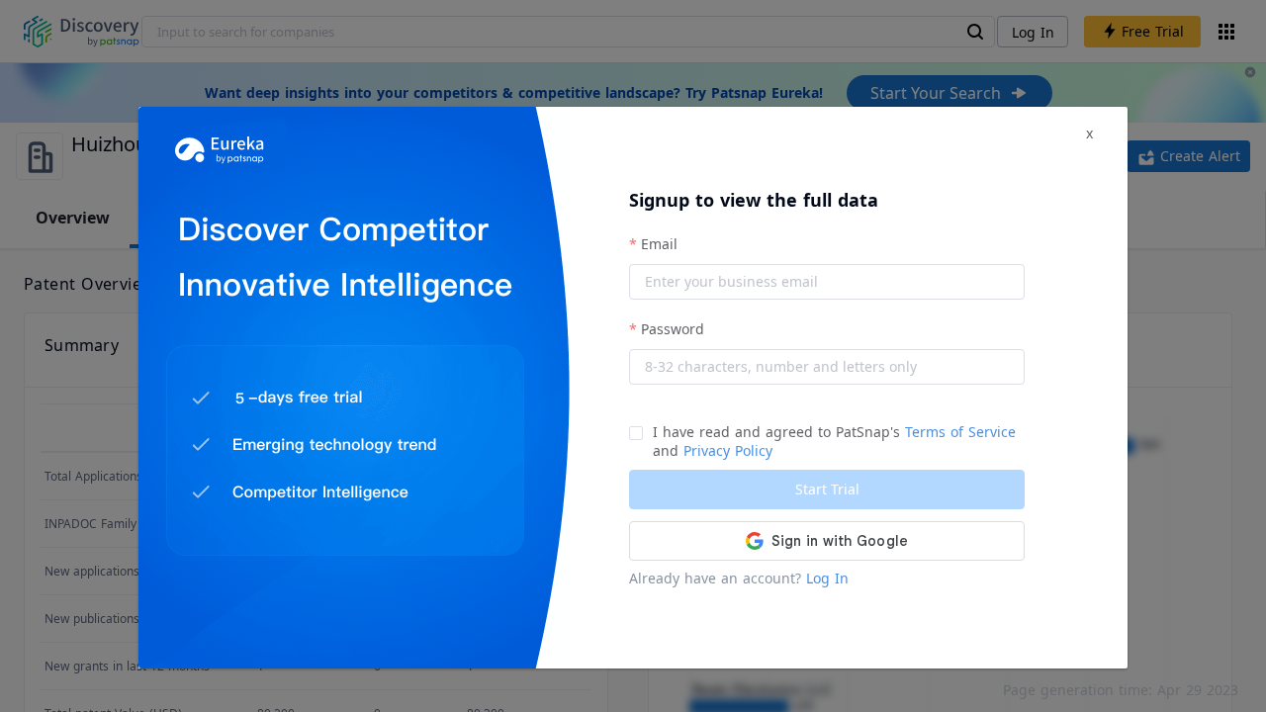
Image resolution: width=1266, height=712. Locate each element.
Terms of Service (960, 431)
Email (659, 243)
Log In (827, 578)
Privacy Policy (727, 450)
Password (672, 328)
